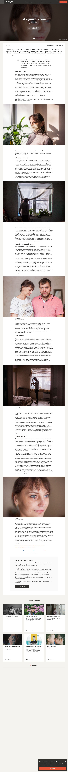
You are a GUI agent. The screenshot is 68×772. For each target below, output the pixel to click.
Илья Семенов (51, 659)
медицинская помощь (37, 553)
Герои (57, 45)
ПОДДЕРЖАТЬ (52, 768)
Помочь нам (63, 1)
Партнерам (37, 2)
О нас (26, 2)
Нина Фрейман (9, 659)
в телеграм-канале (19, 547)
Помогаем (50, 2)
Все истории (43, 2)
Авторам (31, 2)
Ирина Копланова (9, 630)
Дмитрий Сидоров (30, 659)
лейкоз (32, 553)
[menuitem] (2, 2)
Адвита (29, 553)
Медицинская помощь (51, 45)
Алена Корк (35, 22)
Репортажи (61, 45)
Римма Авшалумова (30, 630)
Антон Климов (35, 23)
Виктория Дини (51, 630)
